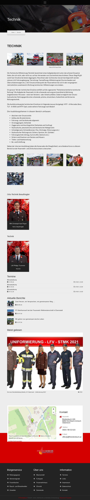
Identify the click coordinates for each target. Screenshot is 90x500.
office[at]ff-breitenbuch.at (71, 437)
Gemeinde (40, 490)
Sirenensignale (15, 479)
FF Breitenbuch (23, 498)
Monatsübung (12, 280)
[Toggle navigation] (45, 2)
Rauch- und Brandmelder (18, 486)
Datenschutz (66, 486)
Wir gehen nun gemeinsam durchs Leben (29, 319)
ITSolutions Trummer (65, 498)
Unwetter (13, 490)
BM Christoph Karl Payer (18, 223)
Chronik (39, 486)
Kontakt (65, 490)
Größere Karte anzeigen (15, 441)
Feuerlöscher (14, 482)
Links (64, 479)
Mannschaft (40, 475)
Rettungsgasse (15, 475)
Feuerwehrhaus (41, 482)
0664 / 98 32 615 (68, 430)
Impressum (66, 482)
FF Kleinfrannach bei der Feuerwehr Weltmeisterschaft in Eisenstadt (39, 310)
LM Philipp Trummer (18, 265)
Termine (65, 475)
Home (13, 32)
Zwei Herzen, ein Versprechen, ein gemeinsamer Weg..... (35, 301)
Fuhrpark (39, 479)
